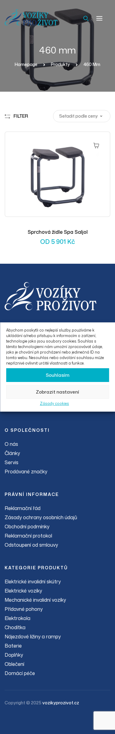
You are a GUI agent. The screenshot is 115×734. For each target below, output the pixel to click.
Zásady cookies (54, 403)
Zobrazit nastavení (57, 392)
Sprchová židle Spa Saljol (58, 232)
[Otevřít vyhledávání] (85, 18)
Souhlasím (57, 375)
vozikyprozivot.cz (60, 703)
